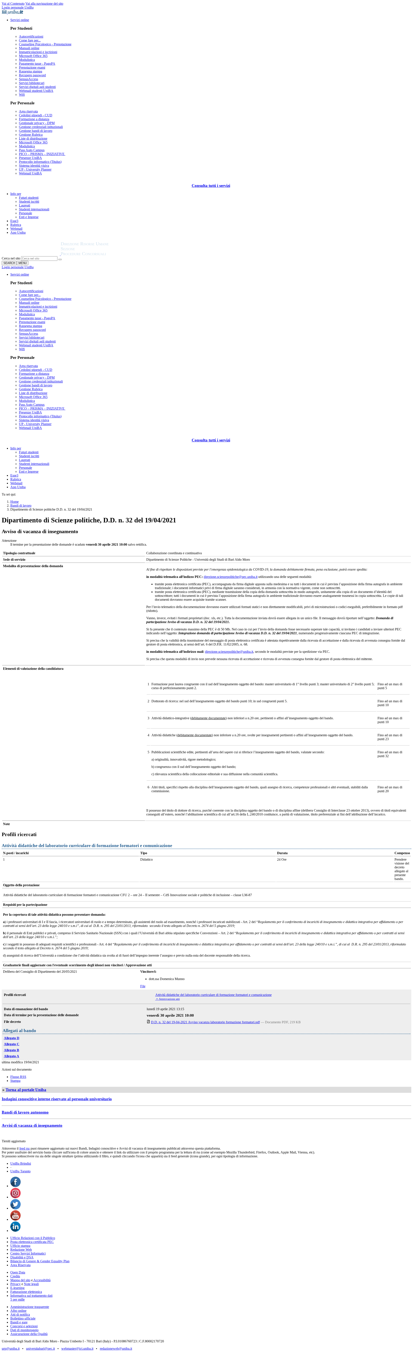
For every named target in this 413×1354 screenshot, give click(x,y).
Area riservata (28, 111)
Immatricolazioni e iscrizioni (38, 52)
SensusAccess (28, 79)
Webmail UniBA (30, 173)
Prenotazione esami (32, 67)
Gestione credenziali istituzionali (41, 127)
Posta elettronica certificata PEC (32, 1242)
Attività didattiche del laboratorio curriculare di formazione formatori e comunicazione (213, 995)
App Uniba (18, 232)
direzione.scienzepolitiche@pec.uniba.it (230, 577)
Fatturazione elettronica (26, 1292)
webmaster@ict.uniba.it (77, 1348)
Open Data (17, 1272)
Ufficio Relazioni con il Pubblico (32, 1238)
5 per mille (17, 1299)
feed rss (24, 1148)
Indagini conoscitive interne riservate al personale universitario (57, 1099)
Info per (15, 194)
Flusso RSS (18, 1077)
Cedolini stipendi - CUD (35, 115)
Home (14, 501)
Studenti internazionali (34, 209)
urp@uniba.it (11, 1348)
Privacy (15, 1284)
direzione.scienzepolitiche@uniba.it (229, 651)
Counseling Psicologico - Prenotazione (45, 44)
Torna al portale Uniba (26, 1089)
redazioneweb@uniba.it (116, 1348)
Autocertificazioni (31, 36)
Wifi (22, 94)
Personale (25, 213)
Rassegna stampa (30, 71)
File (142, 986)
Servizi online (19, 20)
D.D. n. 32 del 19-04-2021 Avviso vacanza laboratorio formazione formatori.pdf (205, 1022)
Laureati (24, 205)
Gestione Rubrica (31, 134)
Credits (15, 1276)
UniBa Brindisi (20, 1163)
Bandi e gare (19, 1322)
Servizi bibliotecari (31, 83)
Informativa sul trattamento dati (31, 1295)
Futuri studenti (29, 197)
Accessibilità (42, 1280)
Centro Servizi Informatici (28, 1253)
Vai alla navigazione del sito (44, 3)
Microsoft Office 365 (33, 56)
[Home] (95, 254)
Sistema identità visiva (34, 165)
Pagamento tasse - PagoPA (37, 63)
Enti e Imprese (29, 217)
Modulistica (27, 60)
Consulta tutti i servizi (211, 185)
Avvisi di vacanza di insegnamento (32, 1125)
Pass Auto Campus (32, 150)
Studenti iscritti (29, 201)
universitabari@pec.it (40, 1348)
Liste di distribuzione (33, 138)
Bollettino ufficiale (22, 1318)
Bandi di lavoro (20, 505)
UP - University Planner (35, 169)
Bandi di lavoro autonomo (25, 1112)
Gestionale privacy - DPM (37, 123)
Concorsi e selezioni (24, 1326)
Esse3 (14, 221)
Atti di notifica (20, 1314)
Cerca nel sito (11, 258)
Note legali (31, 1284)
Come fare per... (30, 40)
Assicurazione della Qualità (29, 1334)
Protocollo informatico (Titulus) (40, 162)
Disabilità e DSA (22, 1257)
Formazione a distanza (34, 119)
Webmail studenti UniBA (36, 91)
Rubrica (15, 225)
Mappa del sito (20, 1280)
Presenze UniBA (30, 158)
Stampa (15, 1080)
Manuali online (29, 48)
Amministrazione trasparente (29, 1307)
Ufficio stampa (20, 1245)
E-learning (17, 1288)
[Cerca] (60, 259)
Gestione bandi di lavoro (35, 131)
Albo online (18, 1310)
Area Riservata (20, 1265)
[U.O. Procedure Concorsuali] (31, 254)
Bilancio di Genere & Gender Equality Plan (39, 1261)
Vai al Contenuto (13, 3)
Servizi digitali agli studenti (37, 87)
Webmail (16, 228)
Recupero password (32, 75)
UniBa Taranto (20, 1171)
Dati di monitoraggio (24, 1330)
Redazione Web (21, 1249)
